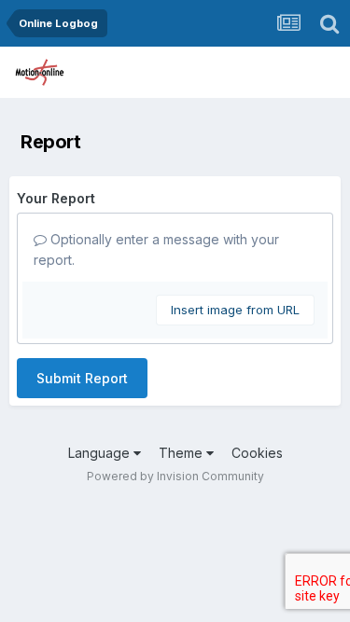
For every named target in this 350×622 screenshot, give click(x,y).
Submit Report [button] (82, 378)
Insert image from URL (235, 309)
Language (100, 453)
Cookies (257, 453)
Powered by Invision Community (175, 476)
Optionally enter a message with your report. (156, 249)
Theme (182, 453)
